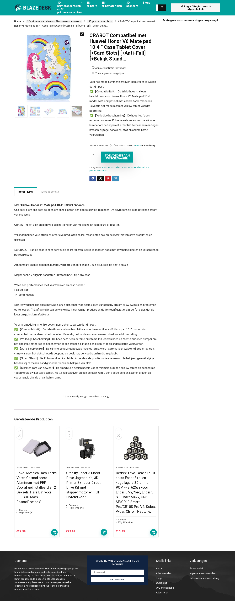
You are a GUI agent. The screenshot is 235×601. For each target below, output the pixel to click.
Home (17, 21)
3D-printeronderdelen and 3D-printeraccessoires (54, 21)
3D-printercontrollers (100, 21)
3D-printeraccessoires (28, 467)
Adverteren (162, 592)
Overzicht (161, 583)
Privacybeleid (197, 568)
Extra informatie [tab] (50, 191)
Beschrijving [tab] (25, 191)
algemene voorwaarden (203, 573)
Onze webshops (165, 587)
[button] (82, 34)
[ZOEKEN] (162, 7)
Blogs (159, 578)
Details (138, 145)
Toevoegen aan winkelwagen (117, 157)
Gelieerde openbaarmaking (204, 578)
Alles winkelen (164, 573)
